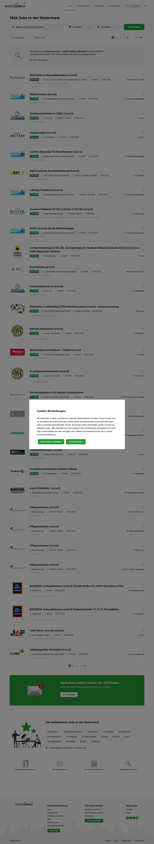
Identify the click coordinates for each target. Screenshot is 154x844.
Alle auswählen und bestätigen (51, 442)
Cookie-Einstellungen (76, 442)
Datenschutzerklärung (46, 434)
